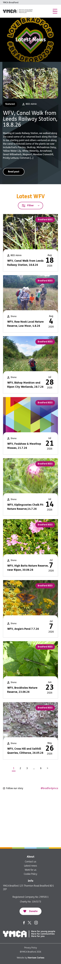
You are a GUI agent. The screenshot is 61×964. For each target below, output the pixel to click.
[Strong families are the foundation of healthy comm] (46, 837)
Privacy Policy (30, 947)
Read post (13, 171)
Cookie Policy (30, 874)
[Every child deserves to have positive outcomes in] (15, 837)
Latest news (30, 865)
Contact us (30, 861)
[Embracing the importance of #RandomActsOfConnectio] (15, 801)
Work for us (30, 869)
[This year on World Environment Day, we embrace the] (15, 819)
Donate (33, 911)
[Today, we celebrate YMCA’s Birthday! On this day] (46, 801)
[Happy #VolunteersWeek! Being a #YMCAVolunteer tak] (46, 819)
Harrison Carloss (36, 957)
